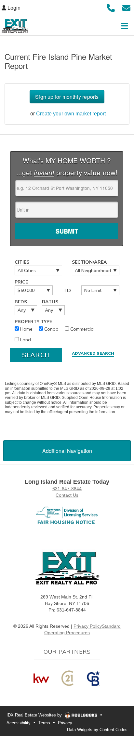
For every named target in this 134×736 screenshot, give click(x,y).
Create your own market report (71, 113)
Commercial (82, 329)
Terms (44, 722)
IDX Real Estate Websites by (35, 715)
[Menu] (124, 25)
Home (26, 329)
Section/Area (89, 262)
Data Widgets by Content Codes (97, 729)
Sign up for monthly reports (67, 96)
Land (25, 340)
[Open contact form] (126, 7)
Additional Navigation (67, 450)
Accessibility (19, 722)
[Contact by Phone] (111, 7)
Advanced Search (93, 353)
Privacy (65, 722)
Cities (22, 262)
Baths (50, 302)
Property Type (33, 321)
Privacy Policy (88, 626)
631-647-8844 (67, 488)
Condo (51, 329)
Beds (21, 302)
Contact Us (67, 495)
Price (21, 282)
